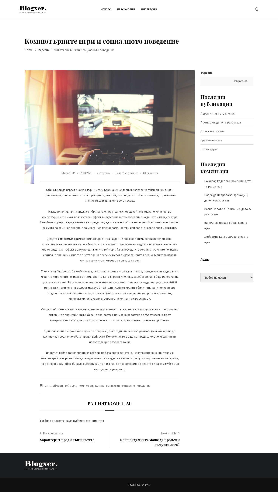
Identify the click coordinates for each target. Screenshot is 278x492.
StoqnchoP (68, 173)
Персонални (126, 9)
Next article (168, 433)
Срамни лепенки (211, 140)
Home (29, 50)
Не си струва (208, 149)
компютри (86, 385)
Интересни (149, 9)
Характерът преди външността (67, 440)
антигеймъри (54, 385)
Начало (106, 9)
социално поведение (136, 385)
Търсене (206, 73)
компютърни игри (107, 385)
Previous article (53, 433)
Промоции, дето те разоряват (220, 122)
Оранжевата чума (212, 131)
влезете (59, 421)
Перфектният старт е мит (218, 113)
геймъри (70, 385)
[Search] (257, 9)
